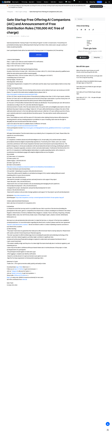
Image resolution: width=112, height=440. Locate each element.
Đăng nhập (92, 2)
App (17, 267)
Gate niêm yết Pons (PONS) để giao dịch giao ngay (88, 92)
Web (20, 267)
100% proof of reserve (20, 275)
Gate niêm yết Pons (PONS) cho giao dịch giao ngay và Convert (88, 87)
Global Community (16, 273)
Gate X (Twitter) (18, 269)
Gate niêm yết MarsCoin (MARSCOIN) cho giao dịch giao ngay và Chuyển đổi (89, 82)
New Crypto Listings (21, 11)
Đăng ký (99, 2)
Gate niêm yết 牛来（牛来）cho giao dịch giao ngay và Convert (88, 98)
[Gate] (6, 2)
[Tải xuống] (108, 424)
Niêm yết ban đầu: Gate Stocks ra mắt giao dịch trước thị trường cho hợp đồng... (89, 76)
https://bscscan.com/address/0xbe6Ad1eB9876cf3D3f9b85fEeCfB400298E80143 (31, 167)
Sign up (9, 277)
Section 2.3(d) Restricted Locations (17, 224)
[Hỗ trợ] (108, 430)
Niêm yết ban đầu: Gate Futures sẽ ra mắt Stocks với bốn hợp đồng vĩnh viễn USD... (87, 71)
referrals (24, 279)
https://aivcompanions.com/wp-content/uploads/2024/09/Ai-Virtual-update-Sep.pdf (40, 197)
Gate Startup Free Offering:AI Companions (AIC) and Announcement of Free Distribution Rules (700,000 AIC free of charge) (48, 12)
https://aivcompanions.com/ (22, 195)
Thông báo (10, 11)
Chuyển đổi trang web (96, 6)
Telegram (14, 271)
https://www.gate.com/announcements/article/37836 (22, 94)
